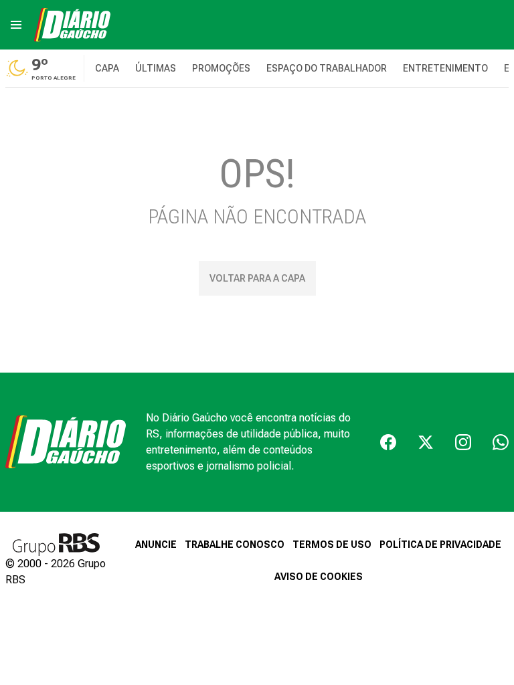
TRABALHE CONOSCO (234, 544)
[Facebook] (388, 442)
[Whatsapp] (501, 442)
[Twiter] (426, 442)
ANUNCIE (156, 544)
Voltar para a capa (257, 278)
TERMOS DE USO (331, 544)
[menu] (16, 25)
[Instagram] (463, 442)
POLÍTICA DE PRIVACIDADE (440, 544)
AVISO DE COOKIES (318, 576)
